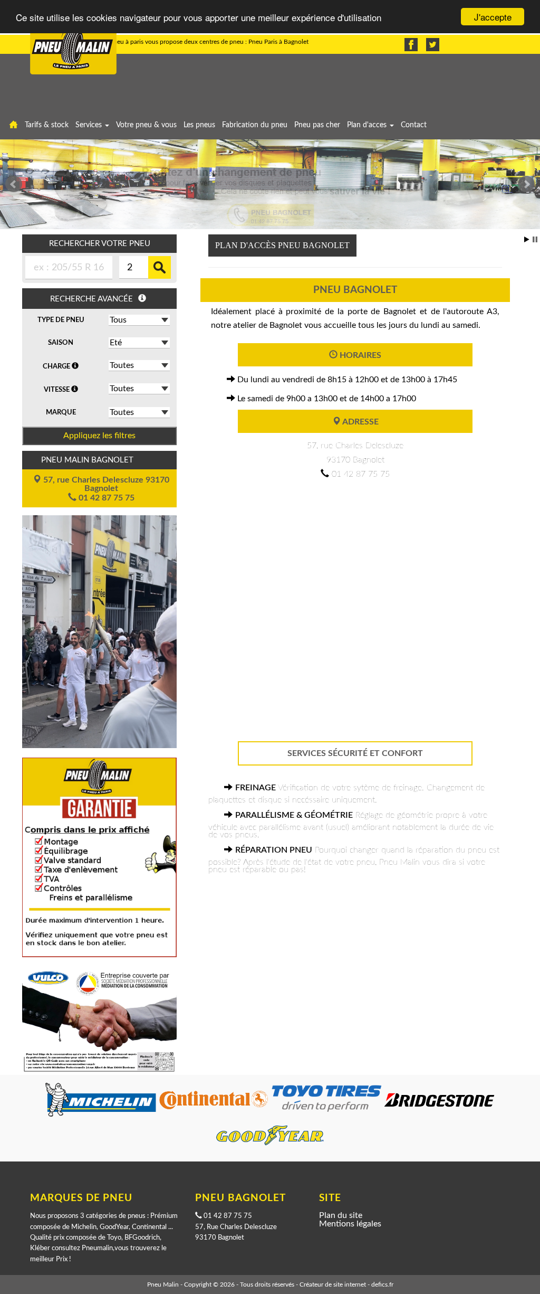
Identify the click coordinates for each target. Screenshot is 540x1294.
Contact (414, 125)
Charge (57, 366)
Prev (13, 184)
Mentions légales (350, 1224)
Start (526, 239)
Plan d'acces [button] (368, 125)
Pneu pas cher (317, 125)
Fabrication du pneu (254, 125)
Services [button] (89, 125)
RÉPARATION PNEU (273, 850)
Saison (60, 342)
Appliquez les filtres (99, 435)
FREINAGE (255, 787)
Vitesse (57, 389)
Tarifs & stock (47, 125)
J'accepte (493, 16)
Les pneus (199, 125)
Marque (61, 412)
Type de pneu (60, 320)
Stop (535, 239)
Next (526, 184)
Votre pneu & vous (146, 125)
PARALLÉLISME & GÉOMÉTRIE (294, 815)
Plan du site (340, 1215)
